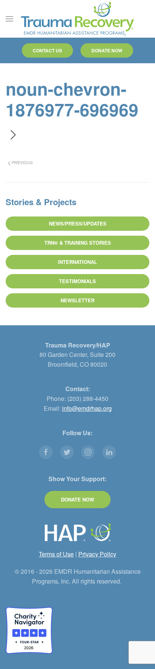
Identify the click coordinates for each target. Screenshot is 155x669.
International (77, 261)
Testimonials (77, 281)
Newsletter (77, 300)
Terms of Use (56, 554)
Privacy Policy (97, 554)
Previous (22, 162)
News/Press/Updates (77, 223)
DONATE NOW (106, 50)
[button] (9, 19)
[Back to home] (77, 19)
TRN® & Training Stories (77, 242)
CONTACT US (47, 50)
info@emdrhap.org (87, 408)
